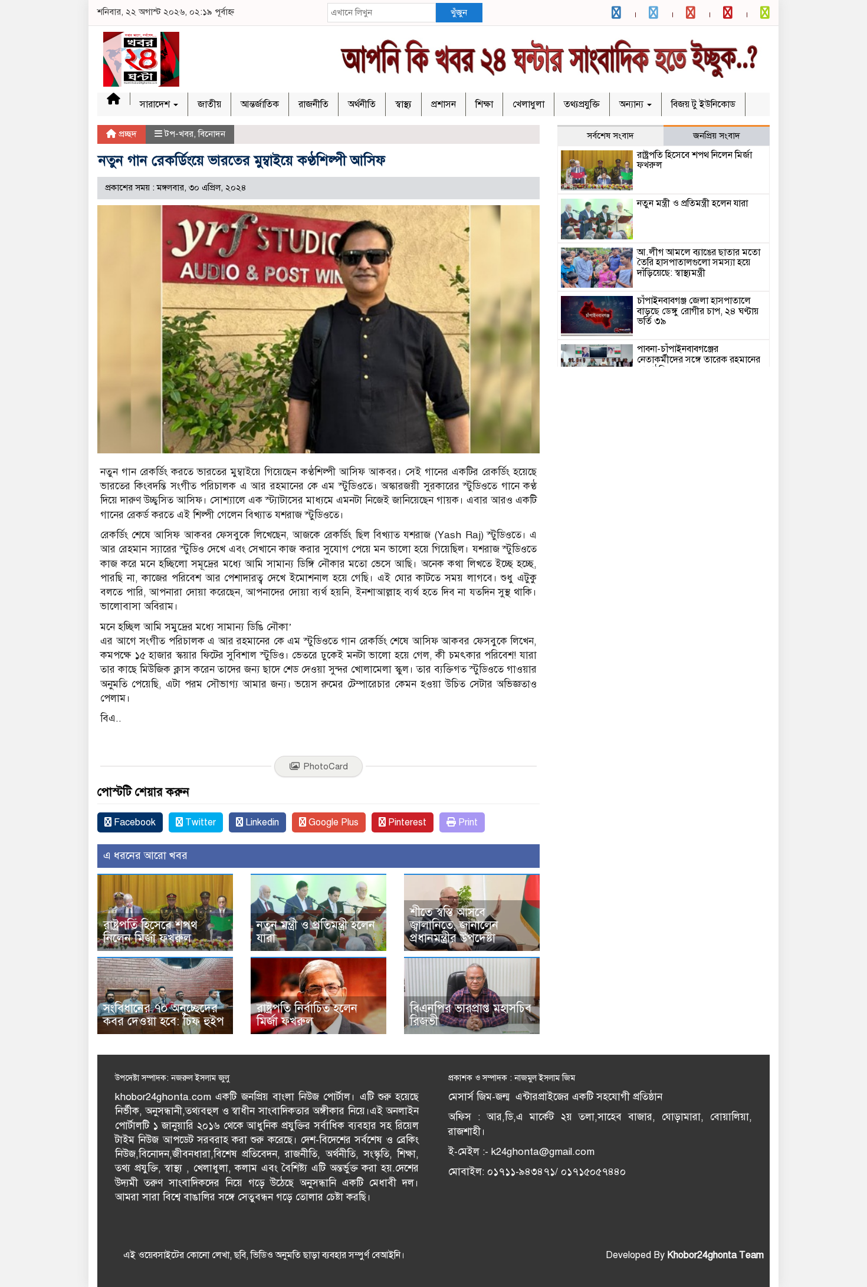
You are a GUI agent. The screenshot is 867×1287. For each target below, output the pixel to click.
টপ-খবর (179, 134)
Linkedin (261, 822)
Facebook (133, 822)
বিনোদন (211, 134)
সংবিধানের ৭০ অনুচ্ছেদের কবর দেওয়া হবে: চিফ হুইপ (163, 1015)
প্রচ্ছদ (126, 134)
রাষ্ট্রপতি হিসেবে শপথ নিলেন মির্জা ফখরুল (150, 932)
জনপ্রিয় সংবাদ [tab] (716, 135)
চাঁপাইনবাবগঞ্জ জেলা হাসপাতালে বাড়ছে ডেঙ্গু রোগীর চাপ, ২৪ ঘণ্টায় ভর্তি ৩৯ (697, 311)
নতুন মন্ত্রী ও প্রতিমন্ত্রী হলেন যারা (316, 932)
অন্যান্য (632, 104)
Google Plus (332, 822)
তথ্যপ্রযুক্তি (582, 104)
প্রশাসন (443, 104)
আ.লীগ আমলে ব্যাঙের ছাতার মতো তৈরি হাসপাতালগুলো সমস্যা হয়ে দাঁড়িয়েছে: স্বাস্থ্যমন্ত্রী (698, 262)
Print (467, 822)
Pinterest (406, 822)
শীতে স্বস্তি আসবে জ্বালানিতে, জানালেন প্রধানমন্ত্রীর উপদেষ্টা (454, 925)
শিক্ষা (484, 104)
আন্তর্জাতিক (260, 104)
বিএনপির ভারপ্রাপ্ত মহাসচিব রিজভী (470, 1015)
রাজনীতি (313, 104)
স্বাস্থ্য (403, 104)
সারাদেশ (156, 104)
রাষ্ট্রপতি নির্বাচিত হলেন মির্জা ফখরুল (307, 1015)
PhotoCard (325, 766)
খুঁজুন (459, 12)
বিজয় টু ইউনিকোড (703, 104)
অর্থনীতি (362, 104)
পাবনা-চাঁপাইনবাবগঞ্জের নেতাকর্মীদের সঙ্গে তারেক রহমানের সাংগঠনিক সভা (698, 359)
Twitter (199, 822)
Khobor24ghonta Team (715, 1255)
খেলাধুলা (528, 104)
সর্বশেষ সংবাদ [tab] (610, 135)
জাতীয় (209, 104)
